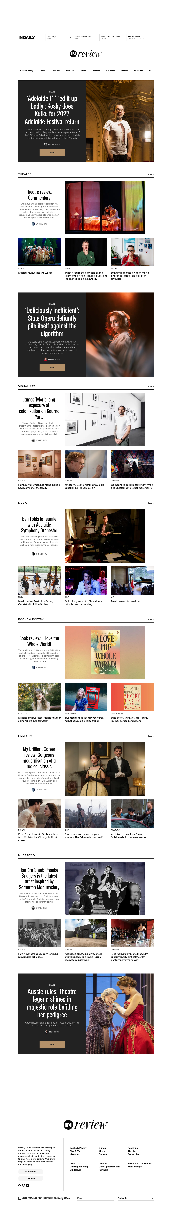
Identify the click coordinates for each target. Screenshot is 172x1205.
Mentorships (135, 1166)
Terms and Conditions (140, 1163)
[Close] (168, 1194)
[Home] (31, 37)
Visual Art (110, 71)
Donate (124, 71)
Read (52, 152)
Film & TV (70, 71)
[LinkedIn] (27, 1185)
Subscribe (138, 71)
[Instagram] (23, 1185)
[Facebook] (19, 1185)
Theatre (96, 71)
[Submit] (151, 1198)
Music (83, 71)
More (151, 174)
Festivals (56, 71)
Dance (42, 71)
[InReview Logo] (86, 54)
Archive (103, 1163)
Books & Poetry (26, 71)
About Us (75, 1163)
